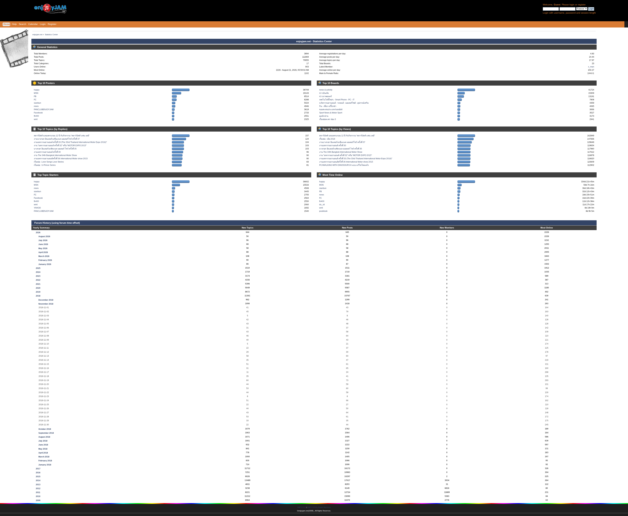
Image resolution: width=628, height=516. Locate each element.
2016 (38, 472)
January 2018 (44, 465)
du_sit (322, 204)
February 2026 (45, 260)
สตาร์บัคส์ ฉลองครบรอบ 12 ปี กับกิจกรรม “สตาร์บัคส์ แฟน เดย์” (61, 136)
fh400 (36, 116)
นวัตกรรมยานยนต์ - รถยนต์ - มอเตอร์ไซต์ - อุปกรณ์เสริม (344, 103)
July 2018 (42, 441)
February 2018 (45, 461)
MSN (36, 93)
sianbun (37, 103)
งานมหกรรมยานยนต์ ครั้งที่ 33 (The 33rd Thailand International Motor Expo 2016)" (70, 142)
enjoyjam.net (303, 511)
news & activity (325, 90)
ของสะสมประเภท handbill (330, 109)
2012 (38, 488)
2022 (38, 280)
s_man (591, 67)
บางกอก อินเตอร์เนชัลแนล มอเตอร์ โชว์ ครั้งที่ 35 (55, 149)
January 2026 (44, 264)
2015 (38, 476)
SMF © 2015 (312, 507)
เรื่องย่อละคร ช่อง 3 (327, 119)
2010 (38, 496)
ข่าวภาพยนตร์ (325, 96)
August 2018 (44, 437)
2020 (38, 288)
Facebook (38, 113)
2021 (38, 284)
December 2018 (45, 300)
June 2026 (43, 244)
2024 (38, 272)
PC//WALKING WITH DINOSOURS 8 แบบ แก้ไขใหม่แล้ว (344, 165)
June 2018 (43, 445)
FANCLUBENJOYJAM (43, 109)
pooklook (323, 211)
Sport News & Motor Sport (330, 113)
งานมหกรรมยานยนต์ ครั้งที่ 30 (47, 152)
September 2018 (46, 433)
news (36, 106)
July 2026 (42, 240)
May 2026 (42, 248)
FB (35, 96)
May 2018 (42, 449)
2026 (38, 232)
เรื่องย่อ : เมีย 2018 (327, 139)
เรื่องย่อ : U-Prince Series (45, 165)
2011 (38, 492)
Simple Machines (324, 507)
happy (36, 90)
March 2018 (43, 457)
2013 (38, 484)
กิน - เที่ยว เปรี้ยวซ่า (327, 106)
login (571, 4)
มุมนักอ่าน (323, 116)
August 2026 (44, 236)
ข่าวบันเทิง (324, 93)
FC (35, 100)
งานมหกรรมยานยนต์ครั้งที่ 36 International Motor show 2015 (61, 158)
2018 (38, 296)
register (581, 4)
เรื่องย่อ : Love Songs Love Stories (49, 162)
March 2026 (43, 256)
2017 (38, 469)
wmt (35, 119)
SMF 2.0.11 (301, 507)
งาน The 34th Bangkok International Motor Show (55, 155)
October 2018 (44, 429)
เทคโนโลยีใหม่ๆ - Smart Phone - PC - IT (336, 100)
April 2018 (43, 453)
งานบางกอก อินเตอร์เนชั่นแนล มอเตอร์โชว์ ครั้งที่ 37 (57, 139)
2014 (38, 480)
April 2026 (43, 252)
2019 (38, 292)
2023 (38, 276)
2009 (38, 500)
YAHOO (37, 208)
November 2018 (45, 304)
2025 (38, 268)
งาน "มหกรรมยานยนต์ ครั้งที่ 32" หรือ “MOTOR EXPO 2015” (60, 145)
